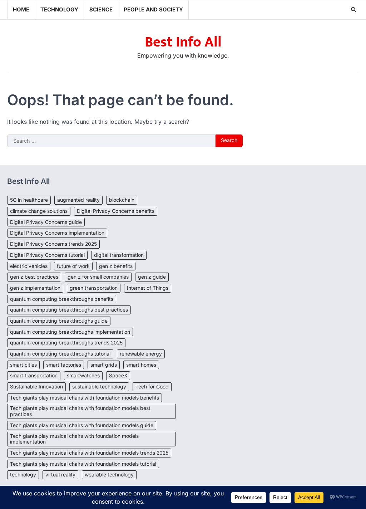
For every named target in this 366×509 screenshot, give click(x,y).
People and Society (153, 9)
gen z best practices (34, 277)
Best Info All (183, 42)
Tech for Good (152, 387)
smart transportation (34, 375)
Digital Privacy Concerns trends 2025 (53, 244)
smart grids (103, 365)
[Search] (353, 9)
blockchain (121, 200)
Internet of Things (147, 288)
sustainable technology (99, 387)
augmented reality (78, 200)
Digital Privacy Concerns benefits (115, 211)
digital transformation (119, 255)
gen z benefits (116, 266)
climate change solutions (39, 211)
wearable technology (109, 475)
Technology (59, 9)
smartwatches (83, 375)
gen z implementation (35, 288)
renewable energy (141, 354)
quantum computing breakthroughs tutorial (60, 354)
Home (21, 9)
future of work (73, 266)
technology (23, 475)
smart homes (141, 365)
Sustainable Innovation (36, 387)
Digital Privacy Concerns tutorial (47, 255)
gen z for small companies (98, 277)
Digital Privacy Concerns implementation (57, 233)
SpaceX (118, 375)
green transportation (94, 288)
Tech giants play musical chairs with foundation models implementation (74, 439)
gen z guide (152, 277)
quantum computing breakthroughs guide (59, 321)
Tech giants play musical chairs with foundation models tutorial (83, 464)
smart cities (23, 365)
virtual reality (60, 475)
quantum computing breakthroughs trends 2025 (66, 343)
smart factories (63, 365)
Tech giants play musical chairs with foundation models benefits (84, 398)
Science (101, 9)
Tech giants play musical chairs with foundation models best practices (80, 411)
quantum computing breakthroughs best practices (69, 310)
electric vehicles (29, 266)
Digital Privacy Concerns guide (46, 222)
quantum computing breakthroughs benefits (61, 299)
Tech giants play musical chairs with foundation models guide (81, 425)
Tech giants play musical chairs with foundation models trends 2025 (89, 453)
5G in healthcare (29, 200)
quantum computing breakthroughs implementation (70, 332)
